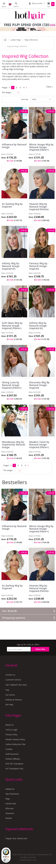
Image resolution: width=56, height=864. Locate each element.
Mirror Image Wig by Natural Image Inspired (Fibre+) (41, 147)
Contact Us (10, 675)
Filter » (49, 86)
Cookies (9, 749)
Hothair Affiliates (12, 759)
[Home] (29, 15)
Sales (34, 99)
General (11, 665)
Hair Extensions (12, 794)
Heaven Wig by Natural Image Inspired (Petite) (39, 207)
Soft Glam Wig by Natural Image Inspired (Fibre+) (12, 326)
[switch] (6, 860)
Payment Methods (19, 829)
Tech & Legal (11, 729)
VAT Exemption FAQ (14, 768)
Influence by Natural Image (14, 146)
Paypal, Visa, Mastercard (16, 838)
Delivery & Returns (13, 699)
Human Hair (10, 803)
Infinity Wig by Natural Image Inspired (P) (10, 266)
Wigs (7, 798)
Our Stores (10, 694)
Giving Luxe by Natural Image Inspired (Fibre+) (11, 385)
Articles (8, 818)
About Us (9, 724)
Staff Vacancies (12, 754)
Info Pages (13, 715)
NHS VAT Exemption (14, 763)
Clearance (9, 813)
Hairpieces (10, 789)
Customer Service (13, 679)
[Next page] (27, 87)
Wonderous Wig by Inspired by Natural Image (13, 445)
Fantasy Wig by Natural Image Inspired (38, 266)
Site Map (9, 704)
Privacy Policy (11, 734)
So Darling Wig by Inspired (12, 205)
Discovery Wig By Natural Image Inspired (39, 385)
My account (37, 3)
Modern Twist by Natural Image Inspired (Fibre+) (39, 445)
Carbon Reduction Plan (15, 744)
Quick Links (14, 779)
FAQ (7, 690)
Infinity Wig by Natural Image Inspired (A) (38, 326)
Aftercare (9, 808)
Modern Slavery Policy (15, 739)
